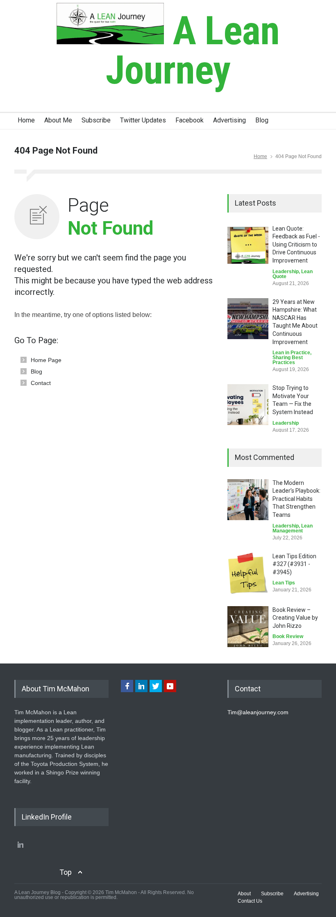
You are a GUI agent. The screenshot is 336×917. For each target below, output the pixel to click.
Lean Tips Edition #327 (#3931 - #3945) (294, 564)
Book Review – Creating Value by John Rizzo (295, 618)
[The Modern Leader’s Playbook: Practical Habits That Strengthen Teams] (247, 499)
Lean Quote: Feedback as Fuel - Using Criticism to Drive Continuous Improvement (296, 244)
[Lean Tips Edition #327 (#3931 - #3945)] (247, 573)
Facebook (189, 120)
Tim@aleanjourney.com (257, 712)
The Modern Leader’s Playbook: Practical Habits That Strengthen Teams (296, 499)
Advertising (229, 120)
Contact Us (250, 901)
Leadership (285, 271)
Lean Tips (283, 583)
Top (65, 872)
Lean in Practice (291, 352)
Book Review (287, 636)
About (244, 894)
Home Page (46, 360)
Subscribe (96, 120)
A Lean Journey (193, 50)
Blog (261, 120)
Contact (41, 383)
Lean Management (292, 528)
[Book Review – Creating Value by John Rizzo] (247, 626)
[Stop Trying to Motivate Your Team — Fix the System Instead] (247, 404)
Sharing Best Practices (287, 360)
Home (26, 120)
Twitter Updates (143, 120)
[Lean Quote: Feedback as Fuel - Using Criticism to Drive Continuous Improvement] (247, 245)
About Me (58, 120)
